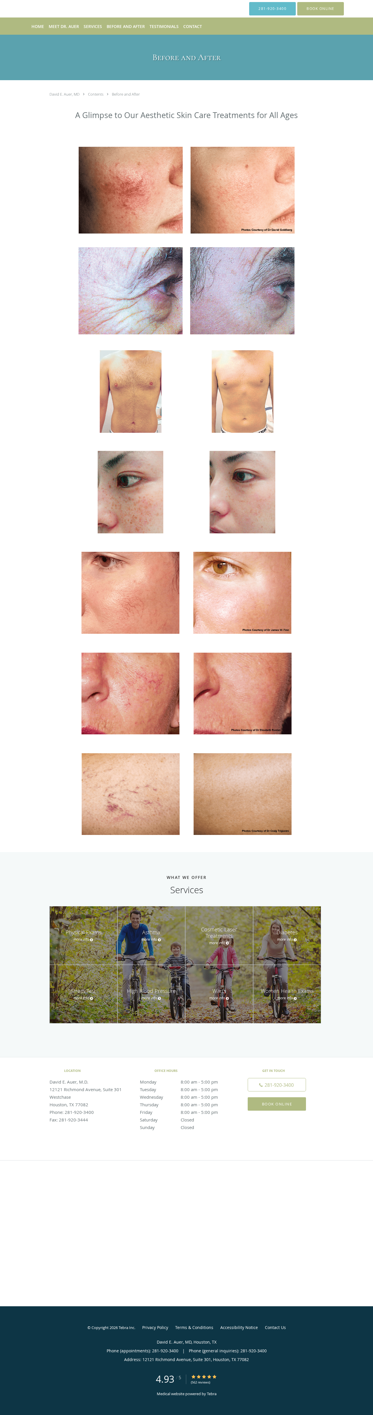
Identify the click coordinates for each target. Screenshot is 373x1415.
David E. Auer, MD (65, 94)
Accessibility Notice (239, 1327)
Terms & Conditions (194, 1327)
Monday (179, 1082)
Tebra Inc (126, 1327)
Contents (96, 94)
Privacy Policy (155, 1327)
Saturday (167, 1120)
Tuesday (179, 1089)
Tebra (212, 1393)
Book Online (277, 1104)
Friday (179, 1112)
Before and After (126, 94)
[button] (320, 8)
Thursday (179, 1104)
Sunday (167, 1127)
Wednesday (179, 1097)
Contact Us (275, 1327)
